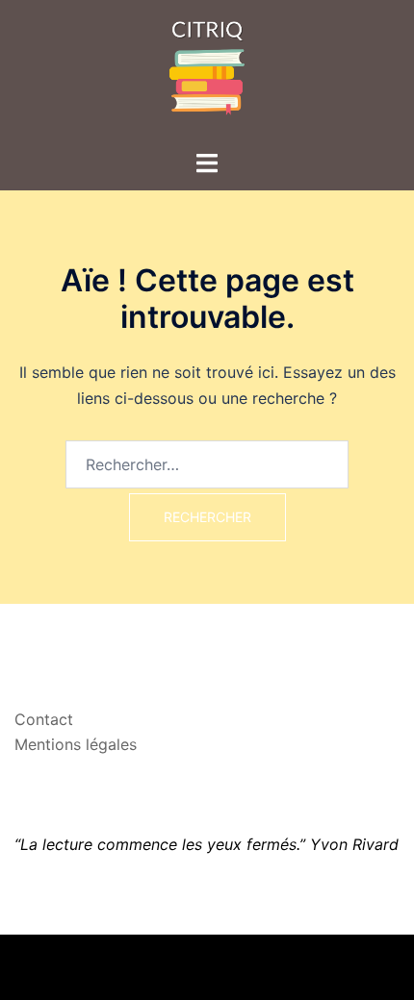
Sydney (350, 966)
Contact (43, 719)
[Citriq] (207, 73)
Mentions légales (75, 744)
